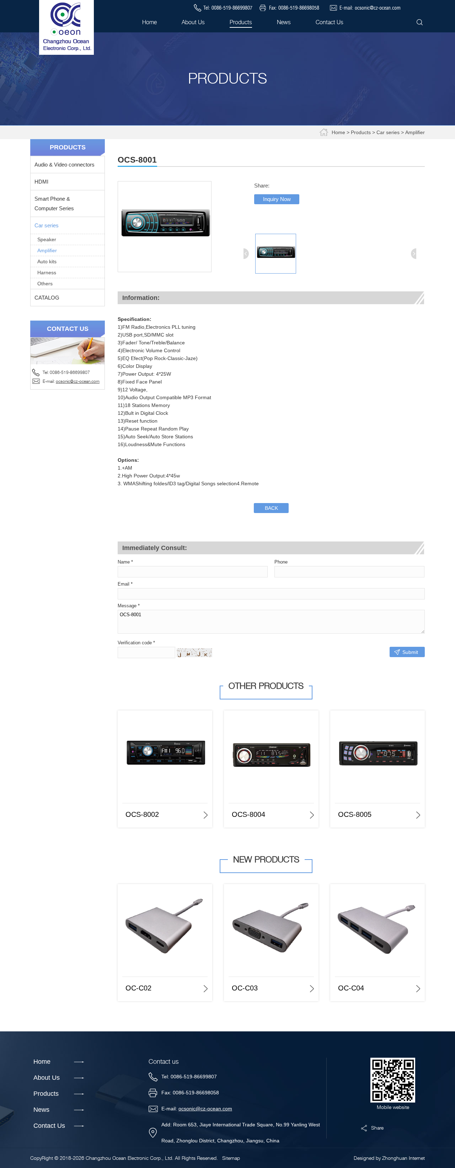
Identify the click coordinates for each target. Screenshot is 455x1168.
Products (361, 132)
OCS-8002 (142, 814)
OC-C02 (138, 988)
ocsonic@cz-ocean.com (378, 8)
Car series (388, 132)
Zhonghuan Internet (403, 1158)
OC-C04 (351, 988)
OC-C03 (245, 988)
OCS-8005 (354, 814)
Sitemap (231, 1158)
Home (338, 132)
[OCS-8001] (164, 270)
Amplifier (415, 132)
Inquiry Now (277, 199)
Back (271, 508)
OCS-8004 (248, 814)
